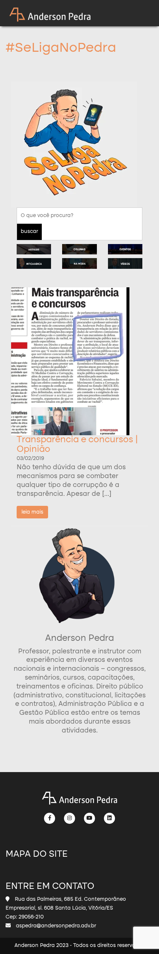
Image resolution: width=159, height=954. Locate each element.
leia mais (32, 512)
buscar (29, 231)
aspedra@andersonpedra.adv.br (56, 925)
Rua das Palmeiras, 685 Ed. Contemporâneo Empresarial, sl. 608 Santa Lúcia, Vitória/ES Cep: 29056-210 (66, 908)
